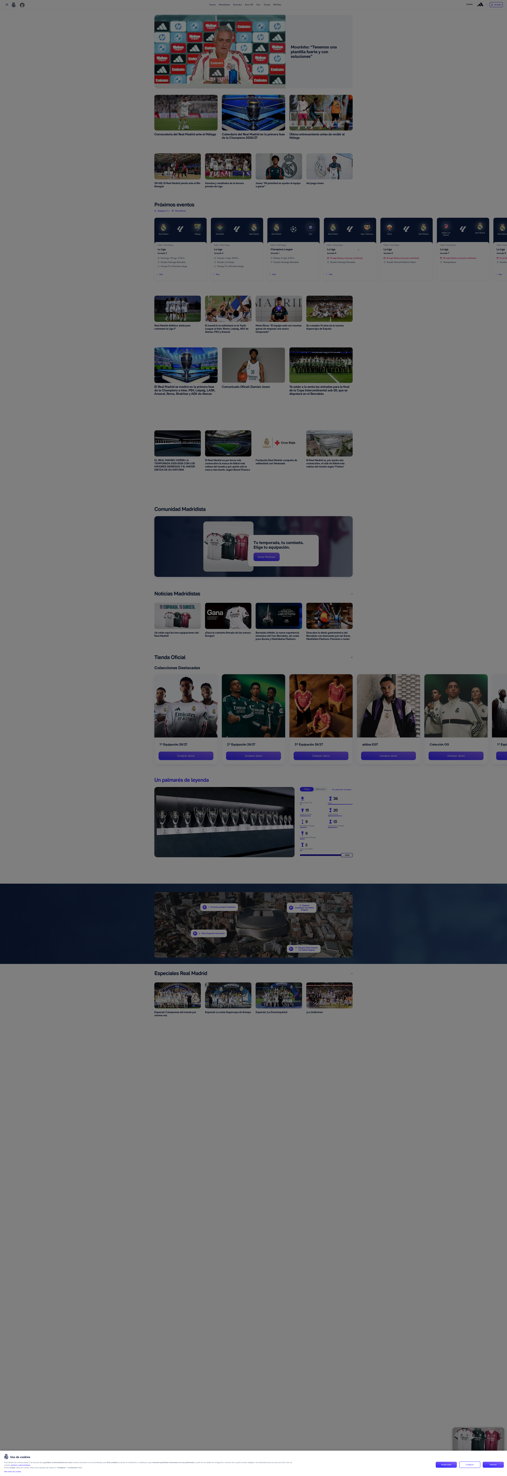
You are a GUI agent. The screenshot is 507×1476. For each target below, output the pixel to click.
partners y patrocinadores (20, 1465)
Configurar (470, 1465)
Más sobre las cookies (12, 1472)
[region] (253, 1463)
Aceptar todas (446, 1465)
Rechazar (493, 1465)
